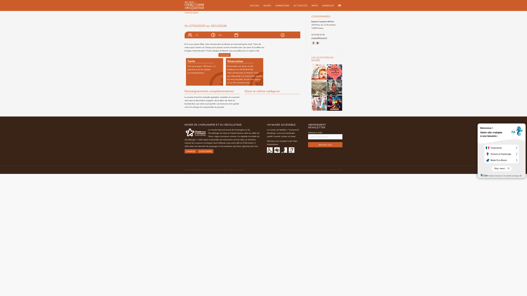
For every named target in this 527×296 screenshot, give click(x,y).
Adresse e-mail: (315, 132)
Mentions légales (237, 170)
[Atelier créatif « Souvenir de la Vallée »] (319, 87)
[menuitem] (254, 5)
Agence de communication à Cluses (326, 170)
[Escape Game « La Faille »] (334, 103)
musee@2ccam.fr (319, 38)
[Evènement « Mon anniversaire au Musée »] (319, 103)
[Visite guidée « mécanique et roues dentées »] (334, 87)
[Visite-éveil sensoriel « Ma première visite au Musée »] (319, 72)
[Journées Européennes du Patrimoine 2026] (334, 72)
